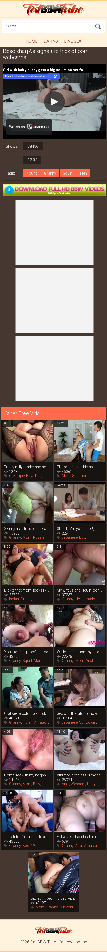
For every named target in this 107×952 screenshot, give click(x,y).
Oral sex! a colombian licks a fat (27, 713)
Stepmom (80, 476)
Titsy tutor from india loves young (27, 837)
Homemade (85, 599)
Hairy (91, 784)
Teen (83, 173)
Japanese (70, 537)
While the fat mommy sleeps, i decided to (80, 652)
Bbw (30, 476)
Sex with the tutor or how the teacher (80, 713)
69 (33, 845)
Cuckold (66, 907)
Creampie (17, 476)
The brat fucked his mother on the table (80, 467)
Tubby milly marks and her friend (27, 467)
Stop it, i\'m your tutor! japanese (80, 529)
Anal (89, 661)
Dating (51, 41)
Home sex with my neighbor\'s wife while (27, 775)
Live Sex (72, 41)
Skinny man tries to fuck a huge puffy (27, 529)
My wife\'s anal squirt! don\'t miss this (80, 590)
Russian (39, 537)
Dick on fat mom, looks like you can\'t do (27, 590)
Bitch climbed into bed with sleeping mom (54, 898)
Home (31, 41)
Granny (50, 173)
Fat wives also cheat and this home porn (80, 837)
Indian (14, 599)
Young (31, 173)
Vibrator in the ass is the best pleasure (80, 775)
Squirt (67, 173)
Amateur (41, 722)
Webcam (78, 784)
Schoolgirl (87, 722)
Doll (38, 476)
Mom (66, 476)
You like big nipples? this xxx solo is (27, 652)
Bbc (26, 845)
